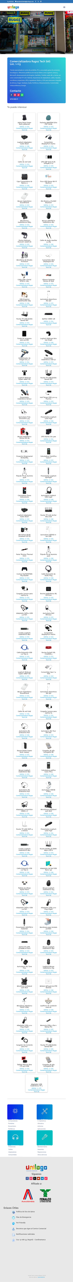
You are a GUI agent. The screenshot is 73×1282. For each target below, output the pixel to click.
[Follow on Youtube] (38, 1178)
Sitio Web (13, 99)
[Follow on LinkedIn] (42, 1178)
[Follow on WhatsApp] (22, 94)
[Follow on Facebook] (11, 94)
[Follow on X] (34, 1178)
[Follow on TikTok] (18, 94)
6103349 (11, 1)
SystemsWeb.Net (41, 1277)
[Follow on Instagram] (15, 94)
